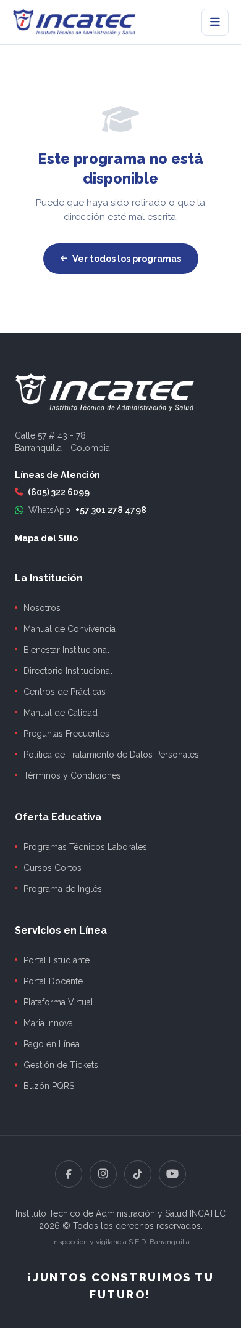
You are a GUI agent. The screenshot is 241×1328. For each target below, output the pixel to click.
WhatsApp (87, 510)
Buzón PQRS (48, 1086)
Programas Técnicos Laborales (85, 847)
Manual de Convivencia (69, 629)
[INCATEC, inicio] (74, 22)
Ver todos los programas (126, 258)
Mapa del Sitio (46, 538)
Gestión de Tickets (60, 1065)
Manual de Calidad (60, 713)
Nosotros (42, 608)
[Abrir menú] (215, 22)
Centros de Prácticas (64, 692)
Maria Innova (48, 1023)
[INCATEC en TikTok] (137, 1174)
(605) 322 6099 (59, 492)
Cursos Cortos (52, 868)
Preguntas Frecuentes (66, 734)
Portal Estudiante (56, 960)
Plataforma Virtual (58, 1002)
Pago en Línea (51, 1044)
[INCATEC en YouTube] (172, 1174)
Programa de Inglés (62, 889)
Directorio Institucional (67, 671)
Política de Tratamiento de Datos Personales (111, 754)
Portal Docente (53, 981)
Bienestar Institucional (66, 650)
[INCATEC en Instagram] (103, 1174)
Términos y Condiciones (72, 775)
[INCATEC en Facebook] (68, 1174)
